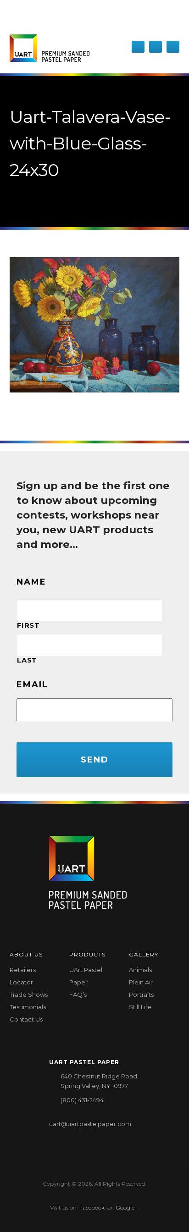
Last (27, 660)
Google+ (127, 1207)
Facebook (92, 1207)
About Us (26, 954)
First (28, 625)
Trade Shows (29, 994)
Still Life (140, 1007)
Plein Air (141, 982)
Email (32, 685)
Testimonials (28, 1007)
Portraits (141, 994)
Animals (140, 969)
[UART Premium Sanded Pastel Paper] (49, 48)
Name (31, 582)
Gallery (143, 954)
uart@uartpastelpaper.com (90, 1123)
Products (87, 954)
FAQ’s (78, 994)
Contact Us (26, 1019)
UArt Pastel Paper (85, 976)
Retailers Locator (23, 976)
